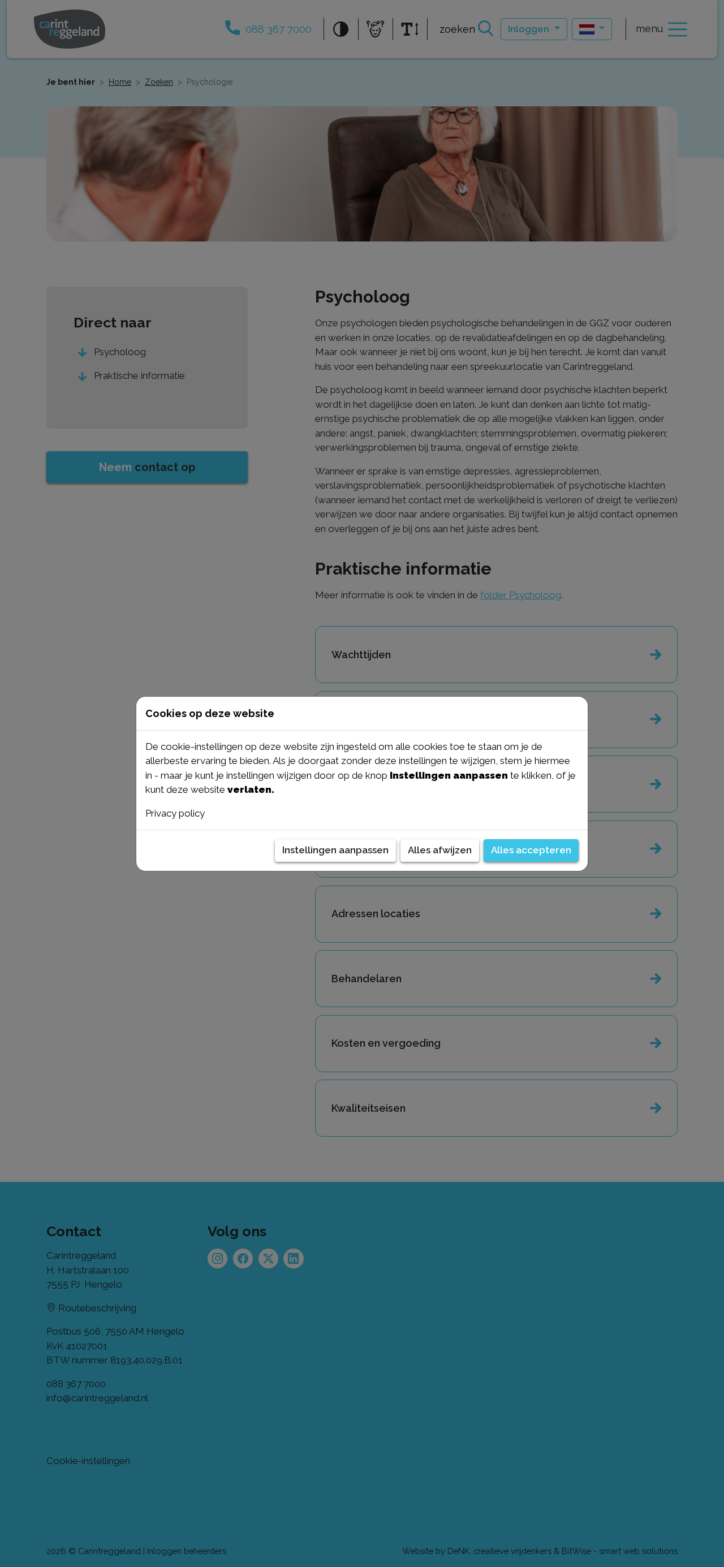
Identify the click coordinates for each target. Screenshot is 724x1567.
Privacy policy (175, 813)
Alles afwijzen (440, 850)
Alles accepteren (531, 850)
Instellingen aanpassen (335, 850)
